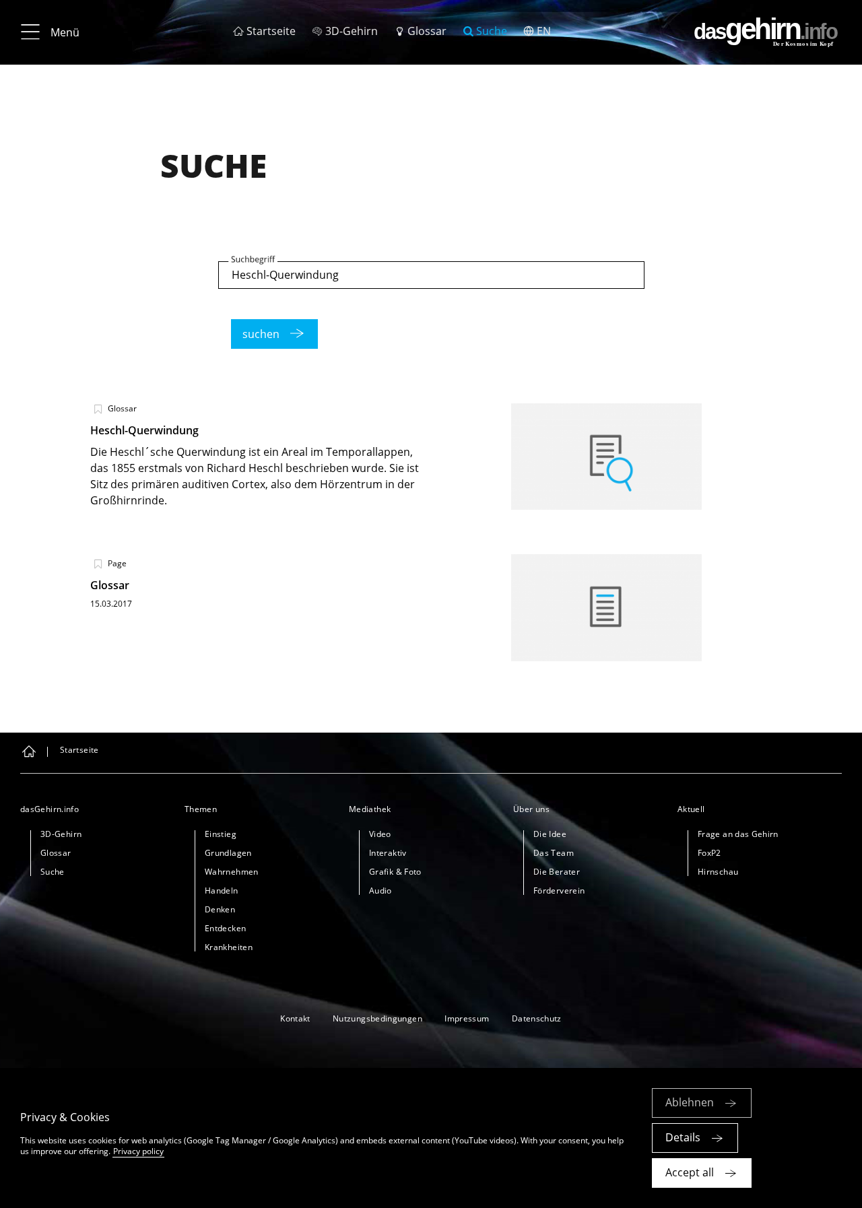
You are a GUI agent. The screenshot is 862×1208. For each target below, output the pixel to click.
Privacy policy (138, 1151)
